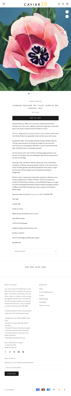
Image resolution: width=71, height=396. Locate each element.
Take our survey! (44, 305)
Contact (41, 295)
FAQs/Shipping (20, 251)
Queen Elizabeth (30, 133)
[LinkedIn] (23, 352)
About (41, 289)
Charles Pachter (35, 101)
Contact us (34, 194)
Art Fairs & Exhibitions (46, 292)
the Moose (41, 133)
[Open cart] (67, 4)
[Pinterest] (14, 352)
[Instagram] (10, 352)
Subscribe (11, 373)
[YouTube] (18, 352)
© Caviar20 (9, 390)
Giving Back (42, 302)
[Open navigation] (4, 4)
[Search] (63, 4)
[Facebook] (5, 352)
